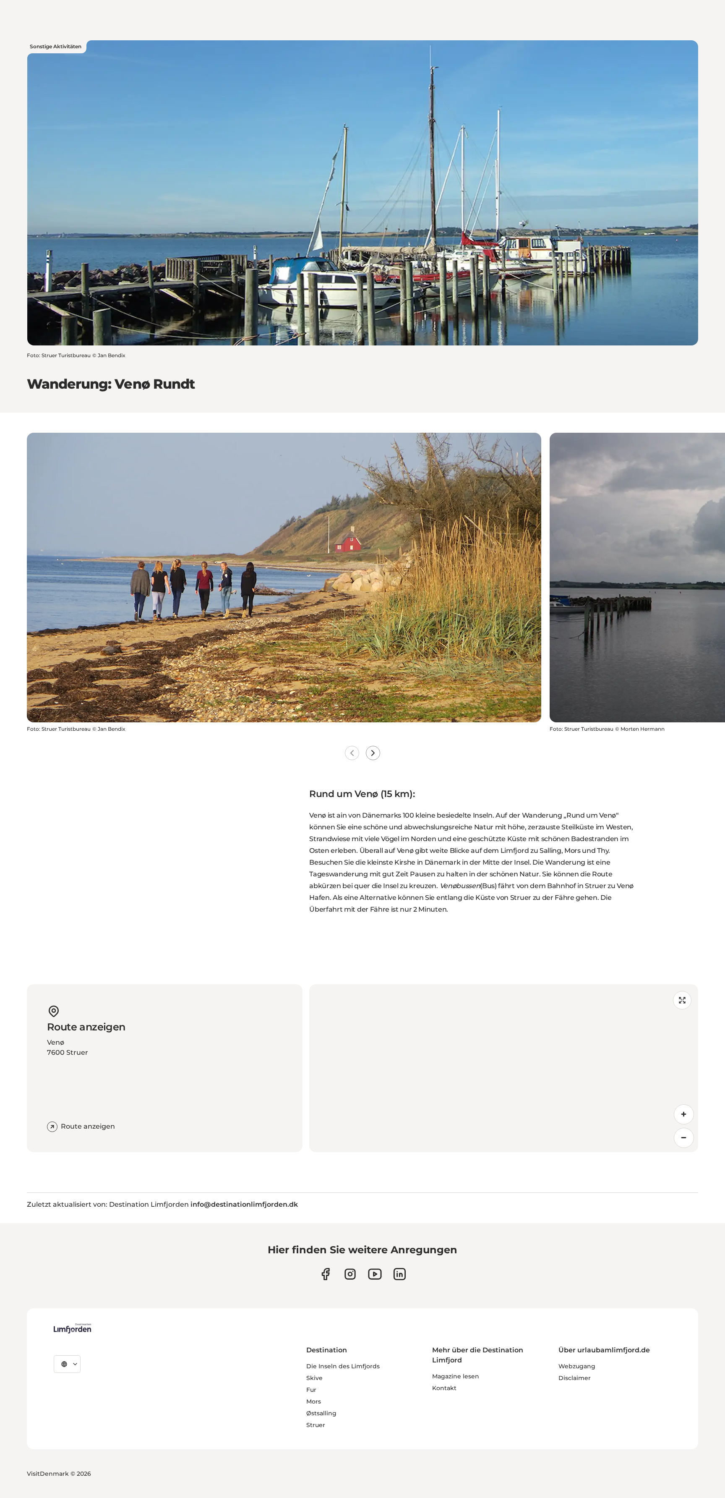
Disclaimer (574, 1378)
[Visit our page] (325, 1274)
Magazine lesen (455, 1376)
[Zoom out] (684, 1138)
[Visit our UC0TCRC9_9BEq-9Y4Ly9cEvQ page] (375, 1274)
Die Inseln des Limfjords (343, 1366)
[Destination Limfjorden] (72, 1328)
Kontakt (444, 1388)
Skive (314, 1378)
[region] (503, 1068)
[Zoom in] (684, 1114)
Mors (313, 1401)
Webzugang (576, 1366)
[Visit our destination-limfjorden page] (399, 1274)
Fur (311, 1389)
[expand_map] (682, 1000)
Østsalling (321, 1413)
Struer (315, 1425)
